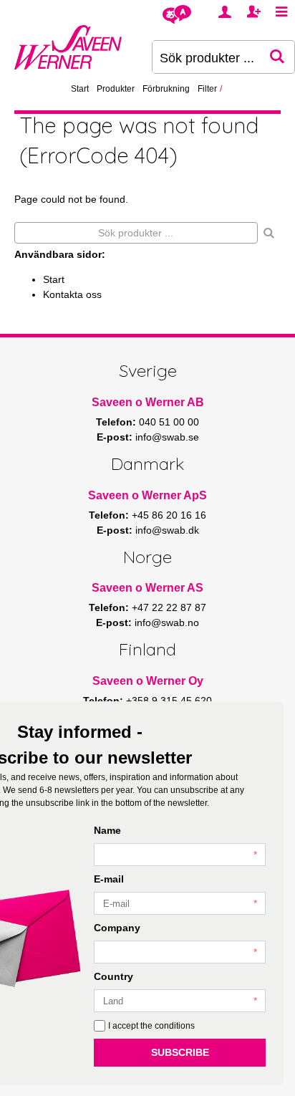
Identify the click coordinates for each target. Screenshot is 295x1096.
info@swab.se (167, 437)
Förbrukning (166, 89)
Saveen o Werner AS (147, 588)
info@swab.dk (167, 530)
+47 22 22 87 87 (169, 607)
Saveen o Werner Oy (147, 681)
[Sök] (269, 232)
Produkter (116, 89)
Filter (207, 89)
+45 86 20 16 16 (169, 515)
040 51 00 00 (169, 422)
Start (80, 89)
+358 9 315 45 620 (169, 700)
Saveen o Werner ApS (147, 495)
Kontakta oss (72, 294)
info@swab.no (167, 622)
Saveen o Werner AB (148, 402)
